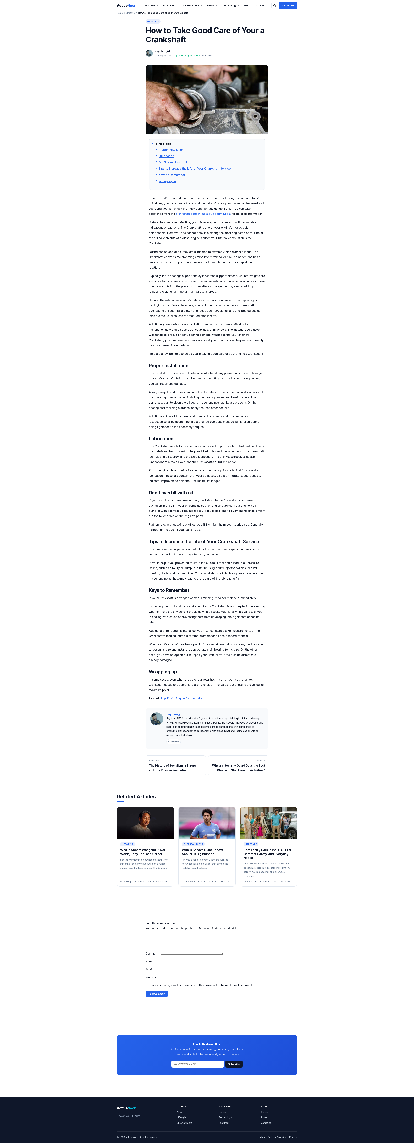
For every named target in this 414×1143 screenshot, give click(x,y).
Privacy (293, 1137)
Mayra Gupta (126, 881)
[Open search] (274, 5)
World (247, 5)
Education (169, 5)
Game (264, 1117)
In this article (163, 143)
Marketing (266, 1122)
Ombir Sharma (251, 881)
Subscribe (288, 5)
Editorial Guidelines (278, 1137)
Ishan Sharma (189, 881)
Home (120, 13)
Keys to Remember (172, 174)
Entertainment (191, 5)
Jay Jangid (162, 51)
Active (126, 5)
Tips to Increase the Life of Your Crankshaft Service (195, 168)
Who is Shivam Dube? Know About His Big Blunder (202, 852)
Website (151, 977)
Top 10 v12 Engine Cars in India (181, 698)
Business (150, 5)
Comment (153, 953)
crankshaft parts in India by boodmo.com (203, 213)
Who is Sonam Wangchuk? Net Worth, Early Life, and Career (142, 852)
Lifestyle (130, 13)
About (263, 1137)
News (210, 5)
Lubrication (166, 156)
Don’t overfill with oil (173, 162)
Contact (260, 5)
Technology (229, 5)
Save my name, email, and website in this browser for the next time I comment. (201, 985)
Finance (223, 1112)
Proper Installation (171, 149)
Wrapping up (167, 181)
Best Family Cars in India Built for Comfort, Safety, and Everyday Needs (268, 854)
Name (149, 961)
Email (149, 969)
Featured (224, 1122)
